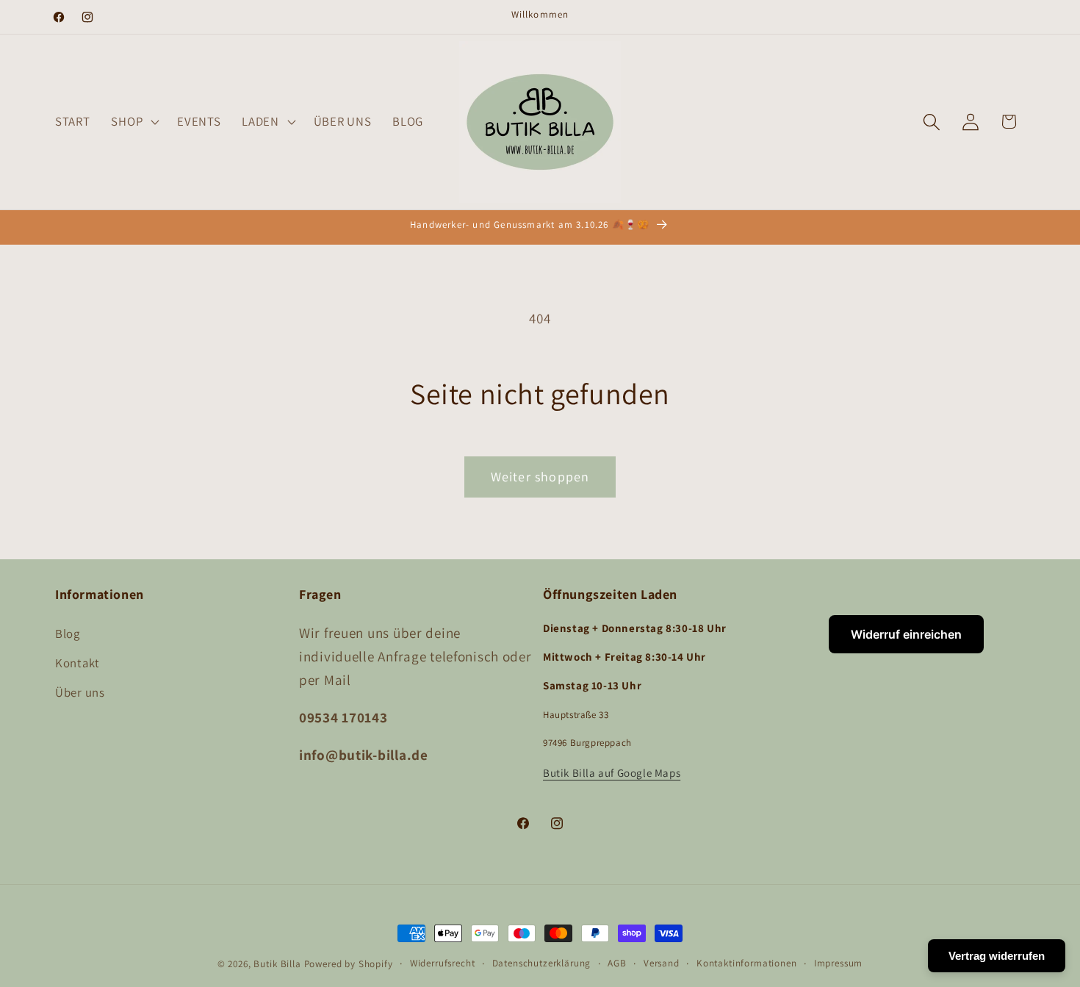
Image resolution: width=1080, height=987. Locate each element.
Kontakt (77, 662)
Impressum (838, 963)
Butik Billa (276, 964)
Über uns (80, 691)
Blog (67, 633)
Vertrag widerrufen (996, 956)
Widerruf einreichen (906, 634)
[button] (134, 122)
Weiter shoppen (540, 476)
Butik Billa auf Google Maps (611, 772)
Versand (662, 963)
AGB (617, 963)
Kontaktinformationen (746, 963)
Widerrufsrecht (442, 963)
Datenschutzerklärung (541, 963)
